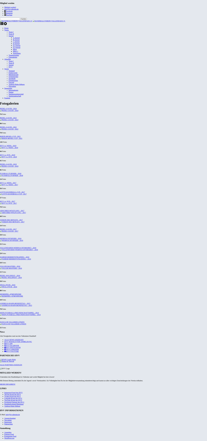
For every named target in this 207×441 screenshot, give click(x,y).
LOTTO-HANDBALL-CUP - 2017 (12, 192)
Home (6, 28)
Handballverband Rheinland (14, 404)
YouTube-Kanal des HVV (13, 400)
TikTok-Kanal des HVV (12, 394)
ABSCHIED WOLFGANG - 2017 (12, 211)
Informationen (13, 90)
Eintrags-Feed (9, 434)
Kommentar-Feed (10, 436)
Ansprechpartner (10, 418)
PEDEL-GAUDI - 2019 (8, 164)
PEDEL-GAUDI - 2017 (8, 229)
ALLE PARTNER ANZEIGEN (11, 365)
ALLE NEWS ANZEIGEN (14, 340)
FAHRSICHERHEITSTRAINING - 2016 (14, 257)
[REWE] (8, 360)
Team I (11, 32)
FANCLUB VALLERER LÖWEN (12, 322)
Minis (15, 49)
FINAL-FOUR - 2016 (7, 285)
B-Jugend (16, 40)
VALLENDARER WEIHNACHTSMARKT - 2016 (18, 248)
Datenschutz (8, 424)
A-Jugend (16, 38)
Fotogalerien (13, 57)
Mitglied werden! (10, 7)
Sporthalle (12, 79)
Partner (11, 92)
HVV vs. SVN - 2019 (7, 155)
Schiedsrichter (13, 77)
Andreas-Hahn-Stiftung (17, 84)
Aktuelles (7, 59)
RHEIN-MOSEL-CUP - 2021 (10, 136)
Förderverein (13, 73)
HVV (11, 67)
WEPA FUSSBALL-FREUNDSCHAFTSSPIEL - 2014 (19, 313)
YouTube (9, 15)
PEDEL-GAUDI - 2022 (8, 127)
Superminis (17, 53)
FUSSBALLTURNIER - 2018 (10, 173)
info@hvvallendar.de (11, 9)
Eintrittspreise (13, 80)
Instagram (9, 13)
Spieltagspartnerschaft (16, 94)
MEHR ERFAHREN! (7, 384)
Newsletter (8, 420)
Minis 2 (15, 51)
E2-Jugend (16, 47)
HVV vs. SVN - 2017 (7, 201)
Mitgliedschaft (13, 75)
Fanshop (7, 98)
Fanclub (11, 82)
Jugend (11, 36)
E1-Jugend (16, 46)
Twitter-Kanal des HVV (12, 396)
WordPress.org (9, 438)
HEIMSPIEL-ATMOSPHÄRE (10, 294)
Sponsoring (8, 88)
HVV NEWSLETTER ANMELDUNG (18, 342)
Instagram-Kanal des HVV (13, 393)
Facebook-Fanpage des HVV (14, 402)
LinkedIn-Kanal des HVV (13, 398)
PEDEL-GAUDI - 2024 (8, 109)
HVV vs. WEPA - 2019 (8, 146)
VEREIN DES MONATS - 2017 (11, 220)
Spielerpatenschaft (15, 96)
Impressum (8, 422)
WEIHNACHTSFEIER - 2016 (10, 238)
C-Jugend (16, 42)
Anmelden (7, 432)
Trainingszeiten (14, 55)
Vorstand (12, 71)
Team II (11, 34)
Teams (6, 30)
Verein (6, 69)
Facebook (9, 11)
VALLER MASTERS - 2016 (10, 266)
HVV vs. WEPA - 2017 (8, 183)
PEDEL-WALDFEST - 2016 (10, 276)
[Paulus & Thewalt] (7, 361)
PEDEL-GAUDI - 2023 (8, 118)
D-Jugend (16, 44)
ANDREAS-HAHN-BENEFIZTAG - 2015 (15, 303)
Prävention (12, 86)
